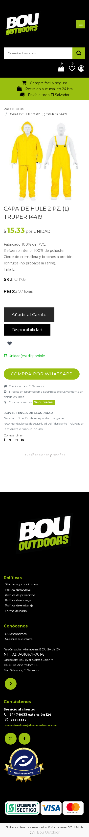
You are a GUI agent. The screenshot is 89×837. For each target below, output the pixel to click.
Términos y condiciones (21, 584)
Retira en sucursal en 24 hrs (48, 89)
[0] (59, 68)
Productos (14, 109)
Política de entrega (18, 600)
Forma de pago (16, 611)
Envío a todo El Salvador (48, 95)
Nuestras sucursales (18, 639)
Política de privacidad (20, 595)
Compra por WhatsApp (42, 373)
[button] (9, 343)
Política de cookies (17, 589)
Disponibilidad (27, 329)
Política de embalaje (19, 605)
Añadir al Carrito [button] (29, 314)
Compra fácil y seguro (48, 83)
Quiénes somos (15, 634)
